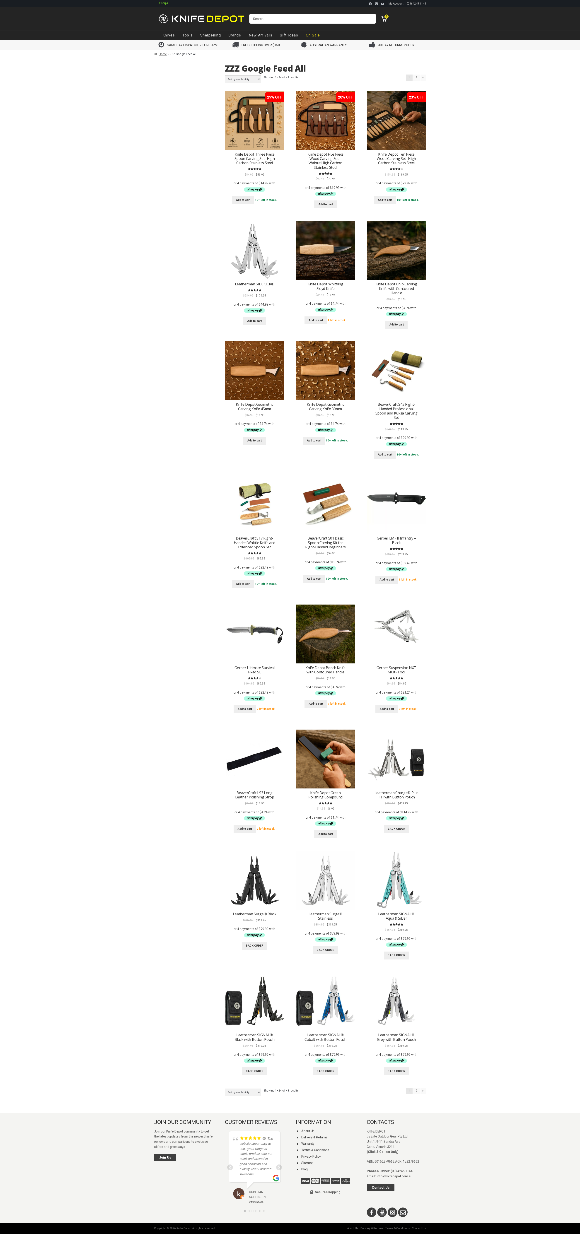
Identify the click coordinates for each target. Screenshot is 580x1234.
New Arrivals (260, 35)
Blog (304, 1169)
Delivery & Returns (314, 1137)
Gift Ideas (289, 35)
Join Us (165, 1158)
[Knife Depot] (201, 18)
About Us (307, 1131)
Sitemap (307, 1163)
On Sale (313, 35)
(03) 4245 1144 (416, 3)
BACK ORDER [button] (396, 828)
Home (163, 54)
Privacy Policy (311, 1156)
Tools (188, 35)
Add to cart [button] (243, 200)
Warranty (307, 1144)
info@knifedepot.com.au (394, 1176)
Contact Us (380, 1188)
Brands (234, 35)
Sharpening (210, 35)
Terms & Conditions (315, 1150)
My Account (396, 3)
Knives (168, 35)
